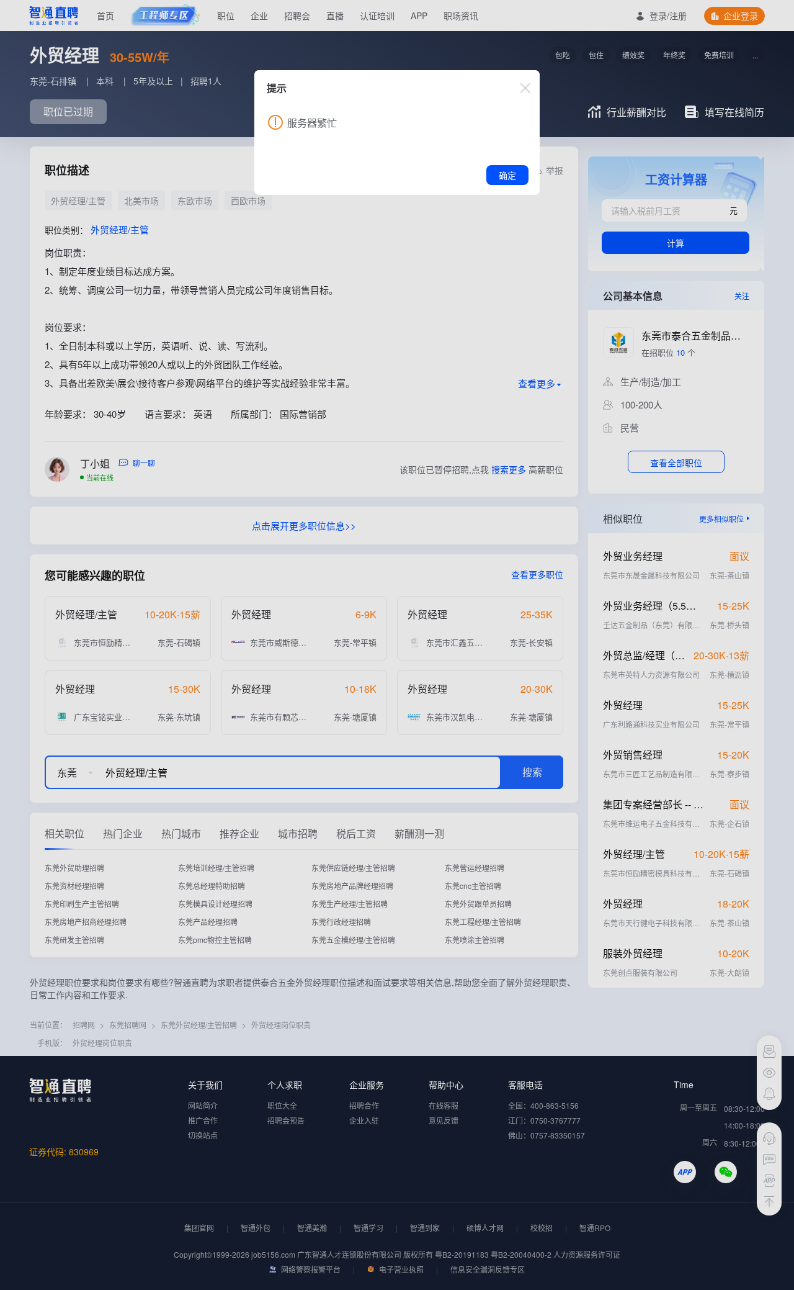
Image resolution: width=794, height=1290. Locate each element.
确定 (507, 175)
